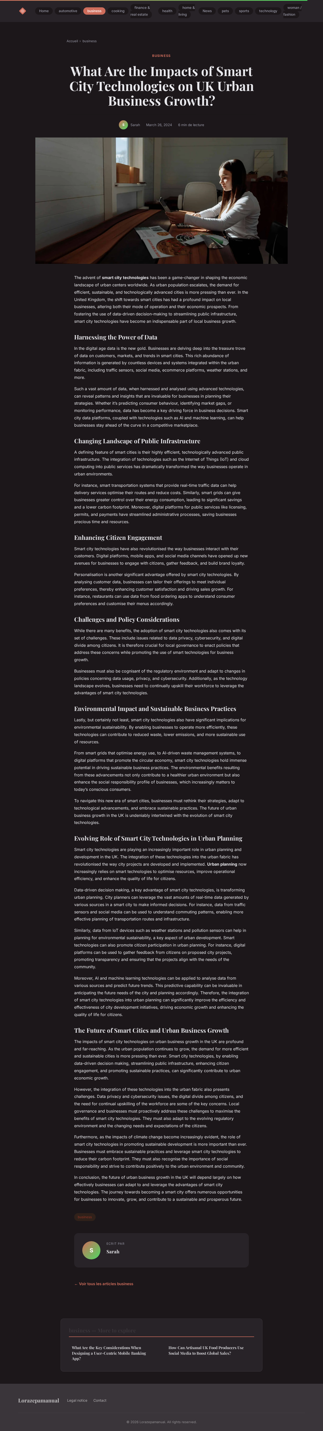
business (94, 11)
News (207, 11)
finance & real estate (140, 11)
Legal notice (77, 1400)
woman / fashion (292, 11)
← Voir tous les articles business (103, 1283)
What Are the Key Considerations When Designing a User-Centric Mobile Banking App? (109, 1353)
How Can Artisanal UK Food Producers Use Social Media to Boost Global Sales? (206, 1350)
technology (268, 11)
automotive (68, 11)
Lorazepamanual (38, 1400)
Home (44, 11)
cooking (118, 11)
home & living (186, 11)
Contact (99, 1400)
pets (225, 11)
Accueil (72, 41)
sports (244, 11)
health (167, 11)
